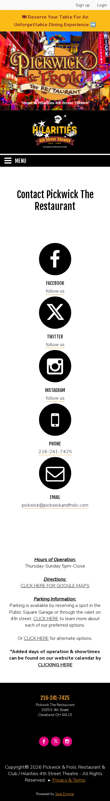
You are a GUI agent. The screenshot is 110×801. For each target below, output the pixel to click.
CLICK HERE (45, 618)
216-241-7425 (55, 451)
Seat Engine (64, 794)
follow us (55, 291)
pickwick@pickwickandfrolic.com (55, 505)
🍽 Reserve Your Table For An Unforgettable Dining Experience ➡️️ (55, 21)
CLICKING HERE (55, 665)
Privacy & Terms (69, 780)
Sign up (83, 5)
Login (102, 5)
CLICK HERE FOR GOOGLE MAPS (55, 586)
